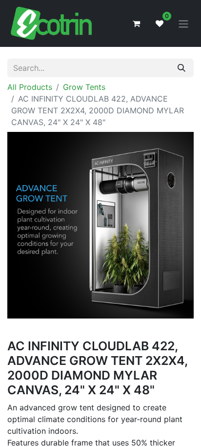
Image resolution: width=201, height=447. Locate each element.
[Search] (181, 68)
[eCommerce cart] (136, 23)
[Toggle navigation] (183, 23)
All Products (29, 87)
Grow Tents (84, 87)
